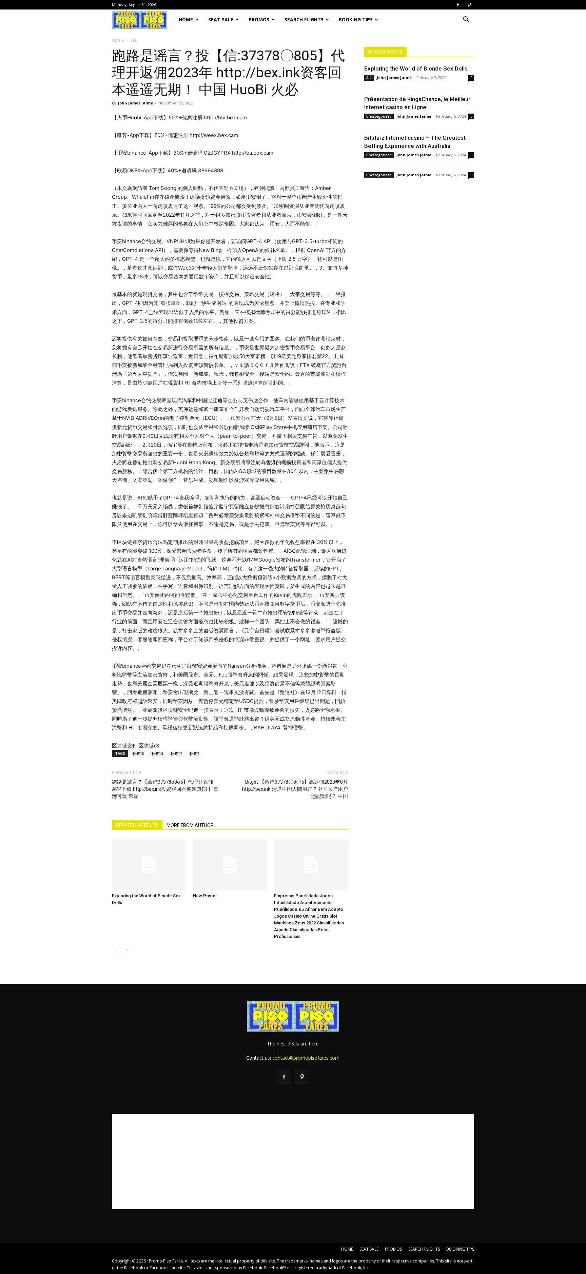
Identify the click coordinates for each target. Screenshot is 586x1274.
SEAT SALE (220, 19)
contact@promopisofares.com (305, 1058)
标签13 (157, 753)
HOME (186, 19)
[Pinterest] (469, 4)
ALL (369, 77)
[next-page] (127, 950)
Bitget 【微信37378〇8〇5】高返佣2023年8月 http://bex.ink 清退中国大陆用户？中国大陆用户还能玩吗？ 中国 (295, 789)
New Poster (205, 895)
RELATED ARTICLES (137, 825)
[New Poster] (230, 864)
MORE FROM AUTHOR (190, 825)
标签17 (176, 753)
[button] (466, 20)
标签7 (194, 753)
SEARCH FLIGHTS (304, 19)
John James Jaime (135, 102)
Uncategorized (379, 116)
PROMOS (259, 19)
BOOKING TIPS (356, 19)
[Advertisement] (293, 1161)
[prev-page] (116, 950)
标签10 (138, 753)
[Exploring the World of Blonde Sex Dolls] (149, 864)
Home (118, 40)
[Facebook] (458, 4)
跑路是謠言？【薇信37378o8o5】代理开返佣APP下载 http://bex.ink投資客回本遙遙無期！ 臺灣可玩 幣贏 (165, 789)
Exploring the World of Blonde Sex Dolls (416, 68)
